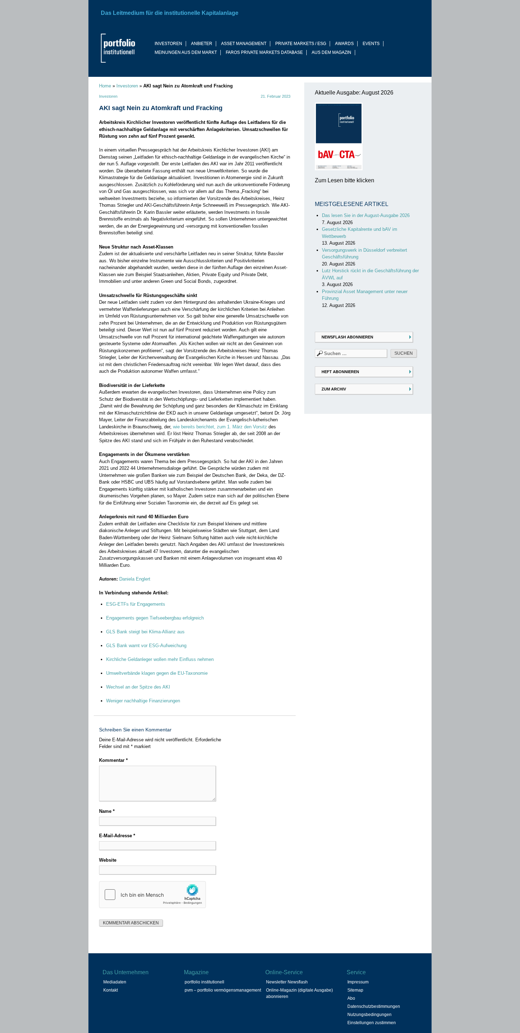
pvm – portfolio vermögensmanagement (223, 990)
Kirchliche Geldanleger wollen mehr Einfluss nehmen (160, 659)
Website (107, 860)
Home (105, 86)
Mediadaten (114, 982)
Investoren (127, 86)
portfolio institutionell (204, 982)
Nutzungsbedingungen (369, 1014)
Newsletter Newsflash (287, 982)
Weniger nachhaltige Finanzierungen (143, 700)
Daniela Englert (134, 579)
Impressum (358, 982)
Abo (351, 998)
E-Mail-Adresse (117, 835)
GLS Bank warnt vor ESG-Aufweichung (146, 645)
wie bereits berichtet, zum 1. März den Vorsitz (220, 426)
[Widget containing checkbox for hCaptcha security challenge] (152, 894)
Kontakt (110, 990)
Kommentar (113, 760)
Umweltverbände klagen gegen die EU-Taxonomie (157, 673)
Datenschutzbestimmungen (373, 1006)
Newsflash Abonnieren (347, 337)
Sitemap (355, 990)
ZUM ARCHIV (334, 389)
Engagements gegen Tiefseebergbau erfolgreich (155, 618)
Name (107, 811)
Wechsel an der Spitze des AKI (138, 687)
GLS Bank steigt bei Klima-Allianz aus (145, 631)
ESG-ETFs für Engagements (135, 604)
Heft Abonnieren (340, 372)
